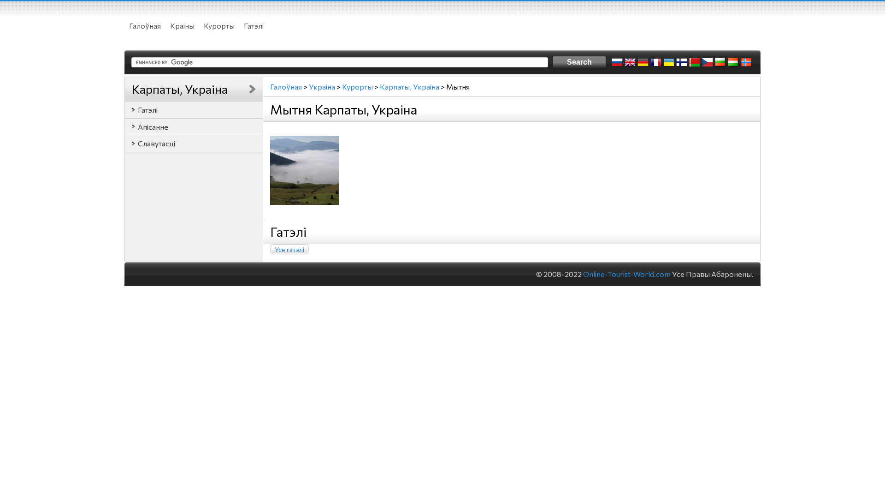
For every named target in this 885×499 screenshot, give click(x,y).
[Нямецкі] (643, 62)
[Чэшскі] (707, 62)
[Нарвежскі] (746, 62)
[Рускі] (617, 62)
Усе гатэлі (289, 249)
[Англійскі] (630, 62)
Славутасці (156, 143)
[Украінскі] (668, 62)
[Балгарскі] (720, 62)
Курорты (219, 25)
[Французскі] (655, 62)
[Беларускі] (694, 62)
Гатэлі (254, 25)
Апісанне (153, 126)
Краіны (182, 25)
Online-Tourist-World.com (627, 274)
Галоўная (145, 25)
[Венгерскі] (733, 62)
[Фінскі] (681, 62)
